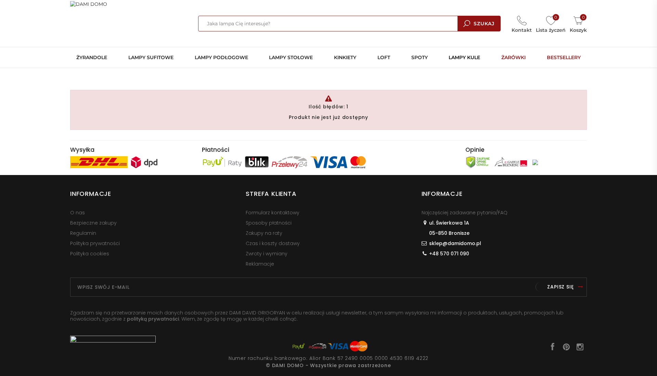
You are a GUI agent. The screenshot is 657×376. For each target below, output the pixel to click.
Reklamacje (260, 263)
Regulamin (83, 233)
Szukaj (484, 24)
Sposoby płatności (269, 222)
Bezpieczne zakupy (93, 222)
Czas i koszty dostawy (273, 243)
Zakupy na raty (264, 233)
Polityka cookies (89, 253)
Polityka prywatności (95, 243)
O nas (77, 212)
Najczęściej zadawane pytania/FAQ (464, 212)
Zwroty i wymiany (266, 253)
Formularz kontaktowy (272, 212)
